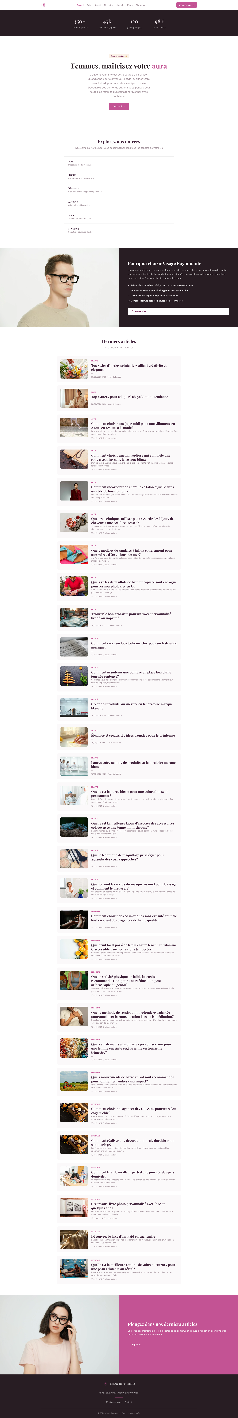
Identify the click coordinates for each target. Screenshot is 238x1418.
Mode (130, 5)
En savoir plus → (140, 311)
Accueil (80, 5)
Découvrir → (119, 106)
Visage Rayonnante (122, 1383)
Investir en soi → (187, 5)
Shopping (140, 5)
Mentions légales (113, 1402)
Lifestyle (120, 5)
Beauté (97, 5)
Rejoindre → (138, 1344)
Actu (89, 5)
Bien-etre (108, 5)
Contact (128, 1402)
